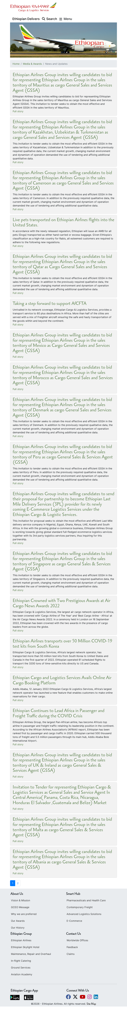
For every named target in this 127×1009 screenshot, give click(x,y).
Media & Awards (32, 63)
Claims (70, 953)
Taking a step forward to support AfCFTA (49, 303)
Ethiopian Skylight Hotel (25, 947)
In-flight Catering (21, 960)
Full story (18, 111)
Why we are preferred (24, 914)
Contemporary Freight (80, 907)
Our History (17, 927)
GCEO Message (20, 907)
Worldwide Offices (77, 940)
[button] (69, 996)
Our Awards (18, 920)
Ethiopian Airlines (21, 940)
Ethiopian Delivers (26, 19)
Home (16, 63)
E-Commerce (74, 920)
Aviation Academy (21, 974)
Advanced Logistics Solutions (84, 914)
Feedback (72, 947)
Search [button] (51, 19)
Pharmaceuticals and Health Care (86, 900)
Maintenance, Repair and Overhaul (31, 953)
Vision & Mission (20, 900)
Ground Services (20, 967)
